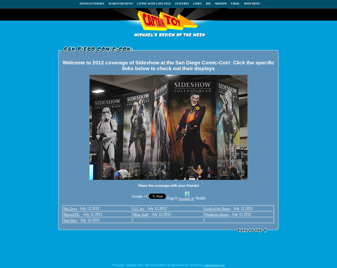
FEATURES (182, 3)
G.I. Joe (138, 208)
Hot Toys (70, 208)
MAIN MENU (252, 3)
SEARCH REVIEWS (120, 3)
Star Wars (70, 220)
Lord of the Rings (217, 208)
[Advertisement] (168, 249)
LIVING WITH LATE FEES (154, 3)
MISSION (221, 3)
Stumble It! (187, 199)
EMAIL (235, 3)
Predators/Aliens (217, 214)
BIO (208, 3)
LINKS (197, 3)
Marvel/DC (72, 214)
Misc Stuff (140, 214)
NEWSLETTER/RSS (92, 3)
